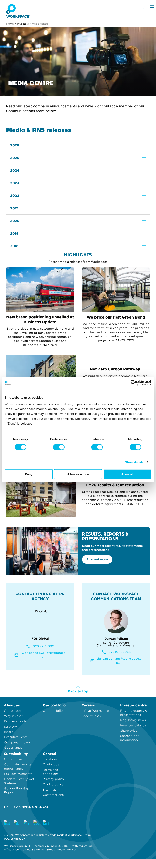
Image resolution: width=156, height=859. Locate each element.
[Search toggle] (144, 7)
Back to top (78, 691)
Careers (88, 705)
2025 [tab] (14, 158)
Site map (49, 789)
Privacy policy (53, 779)
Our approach (14, 759)
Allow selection (78, 474)
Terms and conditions (50, 771)
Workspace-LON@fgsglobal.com (43, 655)
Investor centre (133, 705)
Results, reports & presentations (133, 712)
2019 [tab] (14, 233)
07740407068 (119, 651)
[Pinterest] (26, 823)
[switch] (59, 447)
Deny (28, 474)
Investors (22, 23)
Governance (13, 747)
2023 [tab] (14, 183)
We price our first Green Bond (116, 317)
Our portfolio (54, 705)
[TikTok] (17, 823)
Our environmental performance (18, 766)
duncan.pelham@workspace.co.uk (119, 660)
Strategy (10, 726)
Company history (17, 742)
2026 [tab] (14, 145)
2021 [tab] (14, 208)
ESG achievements (18, 773)
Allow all (127, 474)
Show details (134, 462)
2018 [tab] (14, 246)
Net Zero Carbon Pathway (115, 369)
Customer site (53, 795)
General (49, 754)
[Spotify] (36, 823)
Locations (50, 759)
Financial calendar (134, 725)
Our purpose (13, 710)
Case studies (91, 716)
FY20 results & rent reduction (115, 485)
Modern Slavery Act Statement (19, 781)
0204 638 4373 (35, 807)
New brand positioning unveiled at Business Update (40, 319)
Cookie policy (53, 784)
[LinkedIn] (46, 823)
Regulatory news (133, 720)
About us (12, 705)
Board (8, 731)
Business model (15, 721)
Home (10, 23)
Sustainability (16, 754)
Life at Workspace (95, 710)
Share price (128, 730)
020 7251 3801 (43, 646)
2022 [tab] (14, 196)
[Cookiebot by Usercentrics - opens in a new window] (133, 383)
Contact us (51, 764)
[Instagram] (7, 823)
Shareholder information (129, 738)
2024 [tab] (15, 170)
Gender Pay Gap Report (16, 790)
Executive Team (16, 737)
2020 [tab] (15, 221)
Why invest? (13, 716)
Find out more (97, 559)
